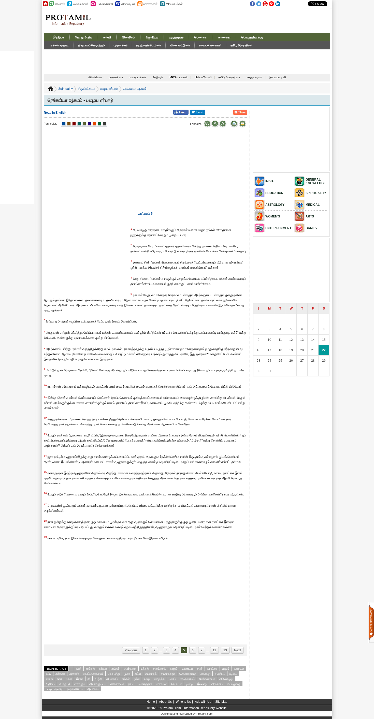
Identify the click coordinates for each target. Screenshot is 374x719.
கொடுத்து (114, 673)
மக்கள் (145, 668)
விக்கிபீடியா (95, 77)
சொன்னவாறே (187, 673)
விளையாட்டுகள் (180, 45)
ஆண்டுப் (220, 673)
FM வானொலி (203, 77)
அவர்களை (130, 668)
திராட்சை (212, 668)
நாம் (130, 683)
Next (237, 650)
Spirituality (65, 89)
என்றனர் (60, 673)
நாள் (59, 678)
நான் (78, 668)
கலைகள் (224, 37)
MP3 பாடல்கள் (178, 77)
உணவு (49, 678)
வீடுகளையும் (187, 678)
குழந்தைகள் (254, 77)
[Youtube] (265, 3)
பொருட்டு (64, 683)
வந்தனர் (74, 673)
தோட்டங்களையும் (93, 673)
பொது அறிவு (83, 37)
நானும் (174, 668)
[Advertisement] (225, 20)
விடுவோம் (112, 678)
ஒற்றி (137, 678)
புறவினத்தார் (144, 683)
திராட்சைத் (159, 668)
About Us (165, 701)
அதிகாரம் (217, 683)
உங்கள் (126, 678)
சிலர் (200, 668)
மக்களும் (79, 683)
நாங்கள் (90, 668)
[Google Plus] (271, 3)
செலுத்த (159, 678)
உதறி (69, 678)
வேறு (147, 678)
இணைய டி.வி (277, 77)
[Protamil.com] (45, 3)
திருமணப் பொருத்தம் (91, 45)
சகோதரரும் (168, 673)
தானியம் (239, 668)
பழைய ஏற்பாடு (109, 89)
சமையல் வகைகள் (210, 45)
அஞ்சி (98, 678)
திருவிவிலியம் (86, 89)
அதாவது (205, 673)
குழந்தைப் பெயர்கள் (148, 45)
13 (225, 650)
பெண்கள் (200, 37)
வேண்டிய (187, 668)
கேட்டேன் (176, 683)
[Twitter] (259, 3)
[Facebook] (252, 3)
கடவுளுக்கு (233, 683)
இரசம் (79, 678)
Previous (131, 650)
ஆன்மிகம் (93, 689)
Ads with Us (203, 701)
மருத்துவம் (176, 37)
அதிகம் (50, 683)
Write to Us (183, 701)
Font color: (50, 123)
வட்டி (48, 673)
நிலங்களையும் (207, 678)
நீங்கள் (103, 668)
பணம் (172, 678)
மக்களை (161, 683)
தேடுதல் (158, 77)
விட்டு (138, 673)
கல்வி (107, 37)
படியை (233, 673)
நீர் (89, 678)
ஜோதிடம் (152, 37)
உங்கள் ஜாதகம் (60, 45)
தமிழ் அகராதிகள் (241, 45)
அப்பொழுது (226, 678)
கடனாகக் (151, 673)
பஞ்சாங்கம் (120, 45)
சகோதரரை (117, 683)
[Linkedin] (278, 3)
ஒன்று (189, 683)
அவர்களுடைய (97, 683)
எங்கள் (115, 668)
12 (214, 650)
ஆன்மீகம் (128, 37)
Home (151, 701)
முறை (127, 673)
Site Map (221, 701)
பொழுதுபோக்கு (252, 37)
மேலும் (225, 668)
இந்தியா (58, 37)
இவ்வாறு (202, 683)
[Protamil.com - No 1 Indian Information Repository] (70, 22)
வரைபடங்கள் (138, 77)
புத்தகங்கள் (116, 77)
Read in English (55, 112)
